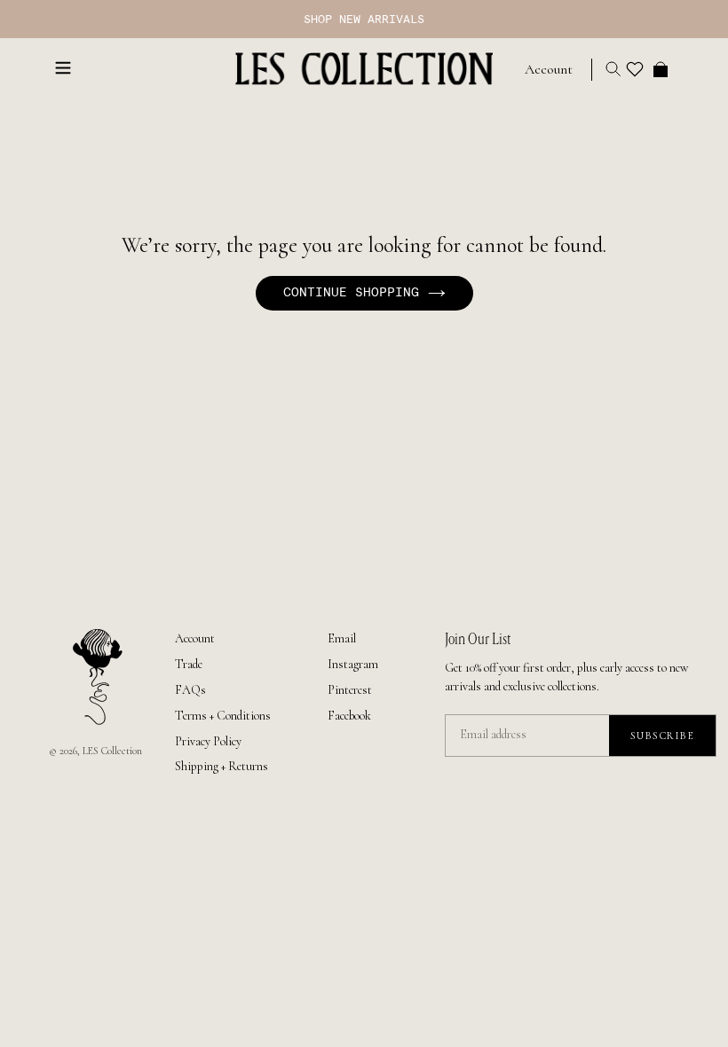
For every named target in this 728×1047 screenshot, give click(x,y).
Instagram (353, 664)
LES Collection (112, 750)
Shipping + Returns (221, 766)
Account (195, 638)
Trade (188, 664)
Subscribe (662, 735)
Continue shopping (351, 292)
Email (342, 638)
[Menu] (63, 66)
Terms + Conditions (223, 715)
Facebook (349, 715)
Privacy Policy (208, 741)
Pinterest (350, 689)
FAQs (190, 689)
